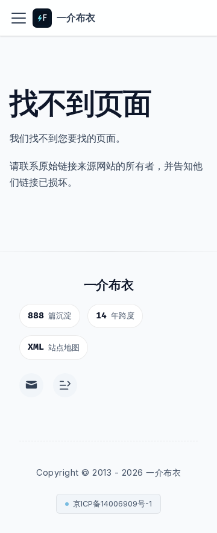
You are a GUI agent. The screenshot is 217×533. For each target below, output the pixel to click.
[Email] (31, 385)
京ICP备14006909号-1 (112, 503)
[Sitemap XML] (65, 385)
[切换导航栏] (19, 18)
